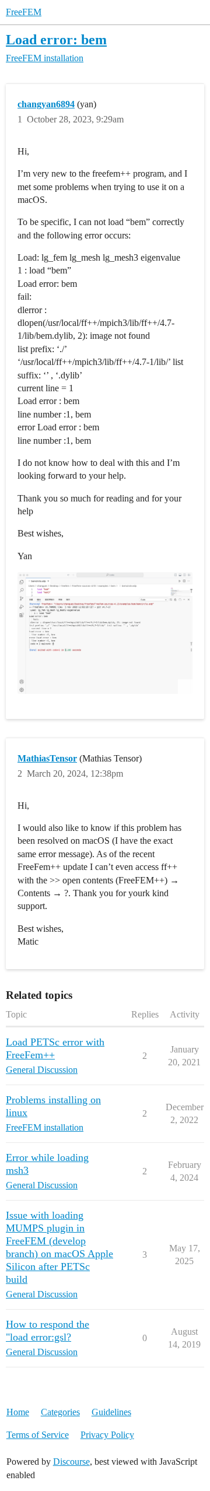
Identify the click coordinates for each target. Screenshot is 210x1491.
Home (17, 1412)
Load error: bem (56, 39)
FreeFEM (23, 12)
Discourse (71, 1462)
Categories (60, 1412)
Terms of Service (37, 1435)
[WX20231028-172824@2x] (105, 633)
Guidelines (111, 1412)
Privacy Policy (107, 1435)
